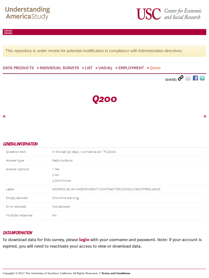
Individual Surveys (59, 67)
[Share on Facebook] (196, 79)
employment (131, 67)
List (89, 67)
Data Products (18, 67)
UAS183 (105, 67)
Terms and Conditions (116, 273)
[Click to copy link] (181, 79)
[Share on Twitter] (202, 79)
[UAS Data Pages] (28, 14)
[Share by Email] (189, 79)
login (84, 239)
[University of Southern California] (170, 14)
